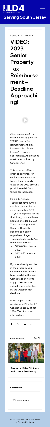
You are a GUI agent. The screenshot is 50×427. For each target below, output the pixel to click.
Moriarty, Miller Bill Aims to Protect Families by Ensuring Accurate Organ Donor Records (25, 370)
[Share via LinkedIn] (24, 324)
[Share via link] (31, 324)
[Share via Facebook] (11, 324)
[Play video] (25, 120)
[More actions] (38, 35)
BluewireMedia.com (26, 422)
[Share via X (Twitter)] (18, 324)
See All (37, 338)
